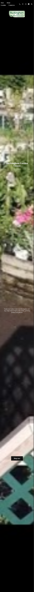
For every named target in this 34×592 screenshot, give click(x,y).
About (8, 2)
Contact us (12, 5)
